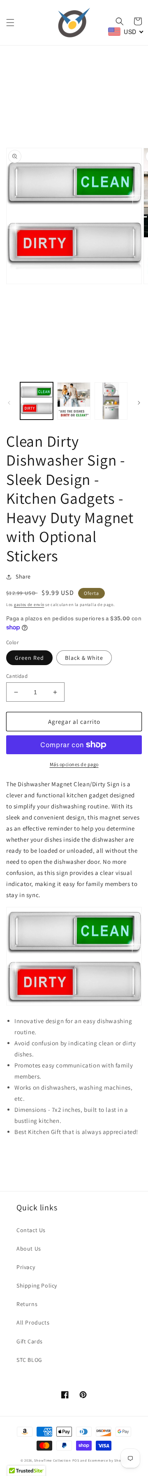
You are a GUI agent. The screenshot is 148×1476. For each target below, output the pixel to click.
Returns (26, 1304)
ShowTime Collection (52, 1460)
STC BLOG (29, 1360)
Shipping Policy (36, 1285)
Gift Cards (29, 1341)
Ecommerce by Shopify (107, 1460)
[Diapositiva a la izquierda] (9, 403)
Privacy (25, 1267)
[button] (10, 23)
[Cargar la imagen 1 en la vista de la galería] (36, 400)
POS (75, 1460)
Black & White (84, 657)
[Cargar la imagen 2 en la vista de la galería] (73, 400)
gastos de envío (29, 604)
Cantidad (17, 676)
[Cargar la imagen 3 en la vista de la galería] (111, 400)
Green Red (29, 657)
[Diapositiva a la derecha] (139, 403)
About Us (28, 1248)
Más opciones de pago (74, 764)
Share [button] (23, 576)
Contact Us (31, 1230)
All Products (32, 1322)
